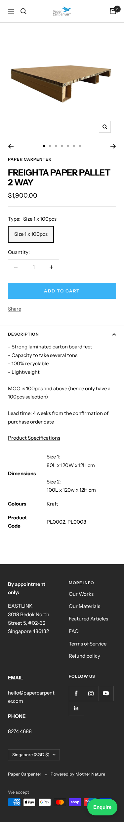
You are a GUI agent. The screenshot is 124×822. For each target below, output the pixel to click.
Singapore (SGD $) (30, 754)
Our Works (81, 594)
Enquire (102, 807)
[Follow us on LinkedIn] (76, 708)
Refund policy (84, 656)
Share (14, 309)
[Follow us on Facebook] (76, 693)
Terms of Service (87, 644)
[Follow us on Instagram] (91, 693)
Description (23, 334)
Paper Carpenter (30, 159)
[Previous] (11, 146)
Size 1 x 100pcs (31, 234)
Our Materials (84, 606)
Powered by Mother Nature (78, 774)
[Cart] (112, 11)
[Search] (23, 11)
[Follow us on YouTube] (106, 693)
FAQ (74, 631)
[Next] (113, 146)
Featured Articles (88, 619)
